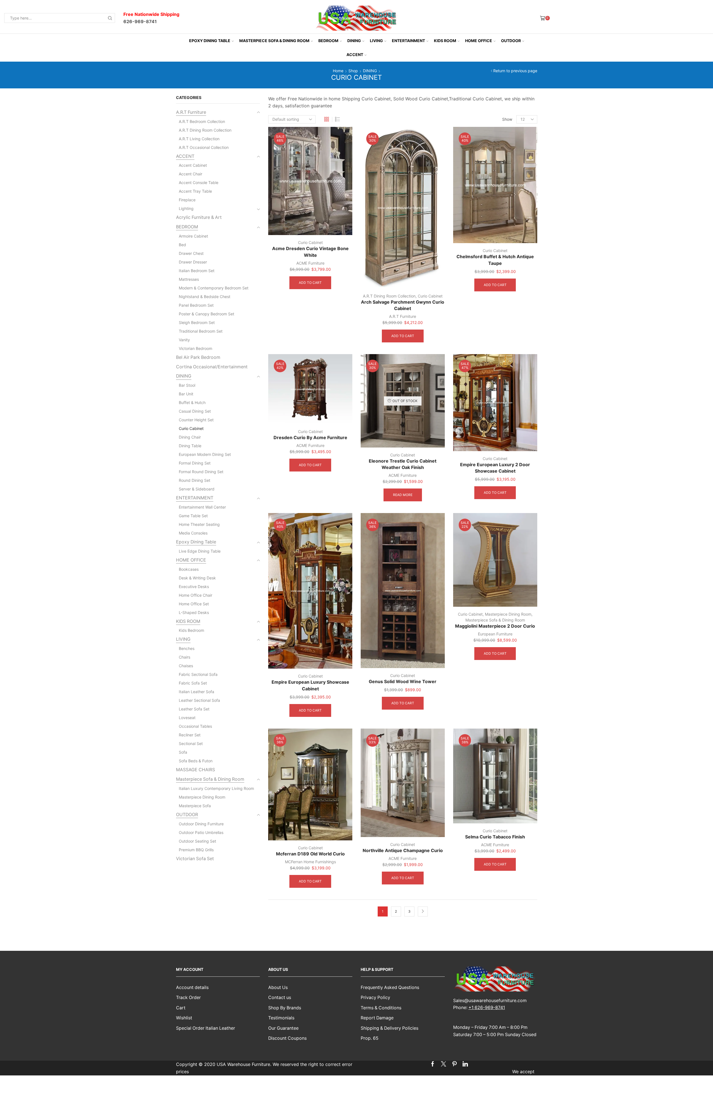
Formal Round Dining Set (201, 471)
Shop (353, 70)
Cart (180, 1007)
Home (338, 70)
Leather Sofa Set (194, 709)
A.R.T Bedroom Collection (202, 121)
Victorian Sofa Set (195, 858)
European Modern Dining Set (205, 454)
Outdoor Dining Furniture (201, 823)
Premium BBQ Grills (196, 849)
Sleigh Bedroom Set (197, 322)
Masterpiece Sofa (195, 805)
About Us (278, 987)
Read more (402, 495)
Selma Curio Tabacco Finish (495, 837)
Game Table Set (193, 515)
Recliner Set (190, 734)
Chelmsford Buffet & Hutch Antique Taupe (495, 260)
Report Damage (377, 1017)
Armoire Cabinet (193, 236)
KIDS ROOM (445, 40)
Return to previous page (515, 70)
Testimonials (281, 1017)
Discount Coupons (287, 1038)
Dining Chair (190, 437)
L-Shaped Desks (194, 612)
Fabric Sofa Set (193, 683)
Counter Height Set (196, 419)
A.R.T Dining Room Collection (389, 296)
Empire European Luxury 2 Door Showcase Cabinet (495, 468)
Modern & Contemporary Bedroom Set (213, 288)
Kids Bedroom (191, 630)
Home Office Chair (195, 595)
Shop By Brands (284, 1007)
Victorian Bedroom (195, 348)
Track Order (188, 997)
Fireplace (187, 199)
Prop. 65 (370, 1038)
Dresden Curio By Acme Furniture (310, 437)
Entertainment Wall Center (202, 507)
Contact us (279, 997)
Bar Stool (187, 385)
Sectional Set (191, 743)
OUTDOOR (511, 40)
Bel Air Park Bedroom (198, 357)
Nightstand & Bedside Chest (204, 296)
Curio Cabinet (310, 242)
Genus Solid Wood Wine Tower (402, 681)
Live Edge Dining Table (200, 551)
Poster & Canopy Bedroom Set (206, 313)
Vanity (184, 339)
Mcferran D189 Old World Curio (310, 854)
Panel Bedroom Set (196, 305)
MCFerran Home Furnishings (310, 861)
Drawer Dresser (193, 262)
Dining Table (190, 445)
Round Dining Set (194, 480)
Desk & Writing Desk (197, 577)
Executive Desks (194, 586)
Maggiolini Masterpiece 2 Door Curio (495, 626)
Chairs (184, 657)
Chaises (186, 665)
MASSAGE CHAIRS (195, 769)
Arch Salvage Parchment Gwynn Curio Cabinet (402, 305)
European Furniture (495, 634)
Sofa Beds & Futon (196, 760)
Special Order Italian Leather (205, 1028)
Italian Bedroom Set (196, 270)
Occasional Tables (195, 726)
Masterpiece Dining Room (508, 614)
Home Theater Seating (199, 524)
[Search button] (110, 18)
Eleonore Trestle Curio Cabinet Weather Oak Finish (402, 464)
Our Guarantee (283, 1028)
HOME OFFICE (478, 40)
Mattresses (189, 279)
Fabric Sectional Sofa (198, 674)
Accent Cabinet (193, 165)
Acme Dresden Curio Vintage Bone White (310, 252)
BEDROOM (328, 40)
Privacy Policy (375, 997)
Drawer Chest (191, 253)
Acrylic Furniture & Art (199, 217)
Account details (192, 987)
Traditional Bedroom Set (201, 331)
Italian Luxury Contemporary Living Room (216, 788)
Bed (182, 244)
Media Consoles (193, 533)
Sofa (183, 752)
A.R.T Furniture (402, 316)
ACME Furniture (310, 263)
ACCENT (354, 54)
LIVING (376, 40)
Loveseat (187, 717)
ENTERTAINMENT (408, 40)
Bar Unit (186, 393)
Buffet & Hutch (192, 402)
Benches (186, 648)
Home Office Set (194, 603)
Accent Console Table (198, 182)
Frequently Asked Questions (390, 987)
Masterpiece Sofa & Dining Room (274, 40)
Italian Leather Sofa (196, 691)
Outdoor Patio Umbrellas (201, 832)
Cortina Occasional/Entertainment (212, 366)
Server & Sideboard (196, 489)
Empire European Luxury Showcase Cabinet (310, 685)
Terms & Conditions (381, 1007)
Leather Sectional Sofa (199, 700)
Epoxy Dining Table (209, 40)
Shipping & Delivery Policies (389, 1028)
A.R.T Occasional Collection (204, 147)
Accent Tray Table (195, 191)
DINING (354, 40)
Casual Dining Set (195, 411)
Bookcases (189, 569)
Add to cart (310, 282)
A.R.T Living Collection (199, 138)
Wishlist (184, 1017)
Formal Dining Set (195, 463)
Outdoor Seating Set (197, 841)
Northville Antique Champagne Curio (403, 850)
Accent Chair (190, 173)
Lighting (186, 208)
